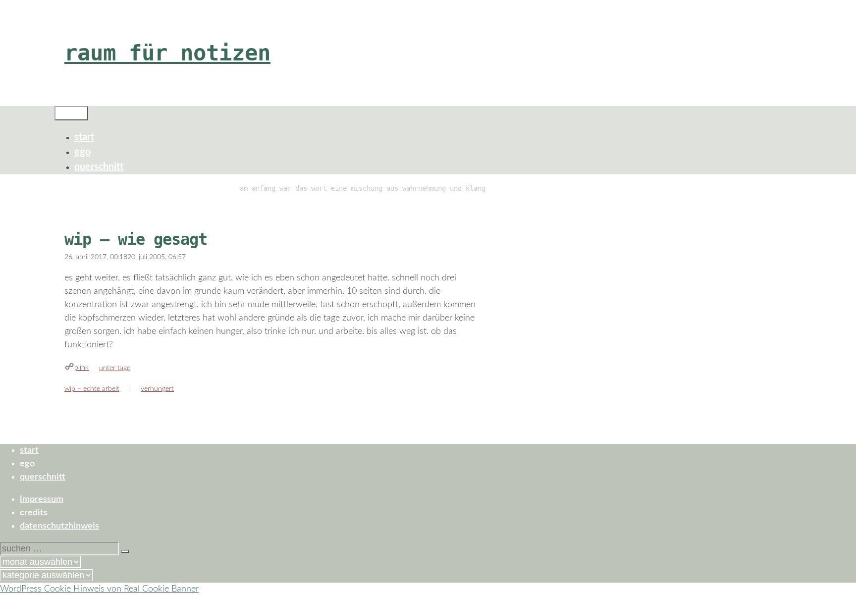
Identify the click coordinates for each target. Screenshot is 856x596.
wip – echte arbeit (91, 388)
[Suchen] (125, 551)
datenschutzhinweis (59, 526)
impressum (41, 499)
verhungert (157, 388)
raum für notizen (167, 52)
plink (81, 367)
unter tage (114, 368)
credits (34, 512)
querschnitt (98, 167)
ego (82, 152)
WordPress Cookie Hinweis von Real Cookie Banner (99, 589)
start (84, 137)
